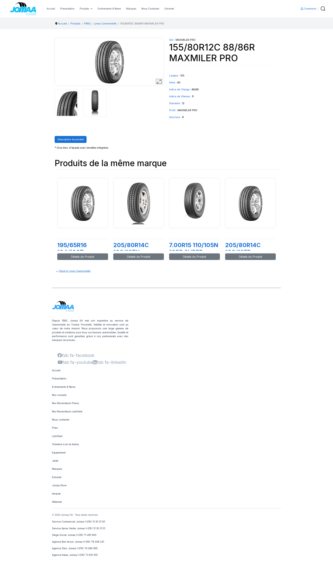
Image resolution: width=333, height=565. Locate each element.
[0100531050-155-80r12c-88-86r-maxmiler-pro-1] (66, 103)
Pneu (55, 427)
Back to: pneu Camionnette (75, 270)
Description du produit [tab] (70, 139)
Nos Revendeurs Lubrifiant (67, 411)
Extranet (169, 8)
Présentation (67, 8)
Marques (131, 8)
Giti (171, 39)
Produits (84, 8)
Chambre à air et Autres (65, 444)
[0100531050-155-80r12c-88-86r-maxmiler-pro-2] (95, 103)
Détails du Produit (82, 256)
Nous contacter (61, 419)
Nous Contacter (150, 8)
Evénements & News (109, 8)
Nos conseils (59, 394)
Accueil (51, 8)
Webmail (57, 501)
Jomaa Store (59, 485)
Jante (55, 460)
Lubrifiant (57, 436)
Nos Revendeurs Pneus (65, 403)
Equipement (59, 452)
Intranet (56, 493)
